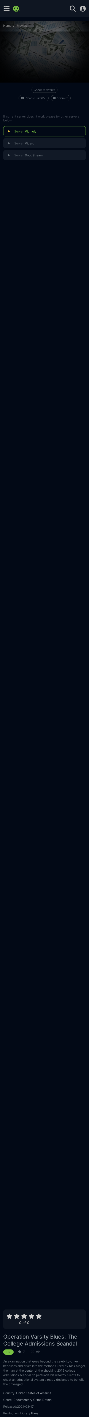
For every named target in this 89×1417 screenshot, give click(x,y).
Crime (37, 1400)
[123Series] (17, 8)
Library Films (29, 1413)
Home (7, 25)
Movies (22, 25)
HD (8, 1352)
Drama (47, 1400)
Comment (62, 98)
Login (83, 9)
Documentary (22, 1400)
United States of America (33, 1393)
